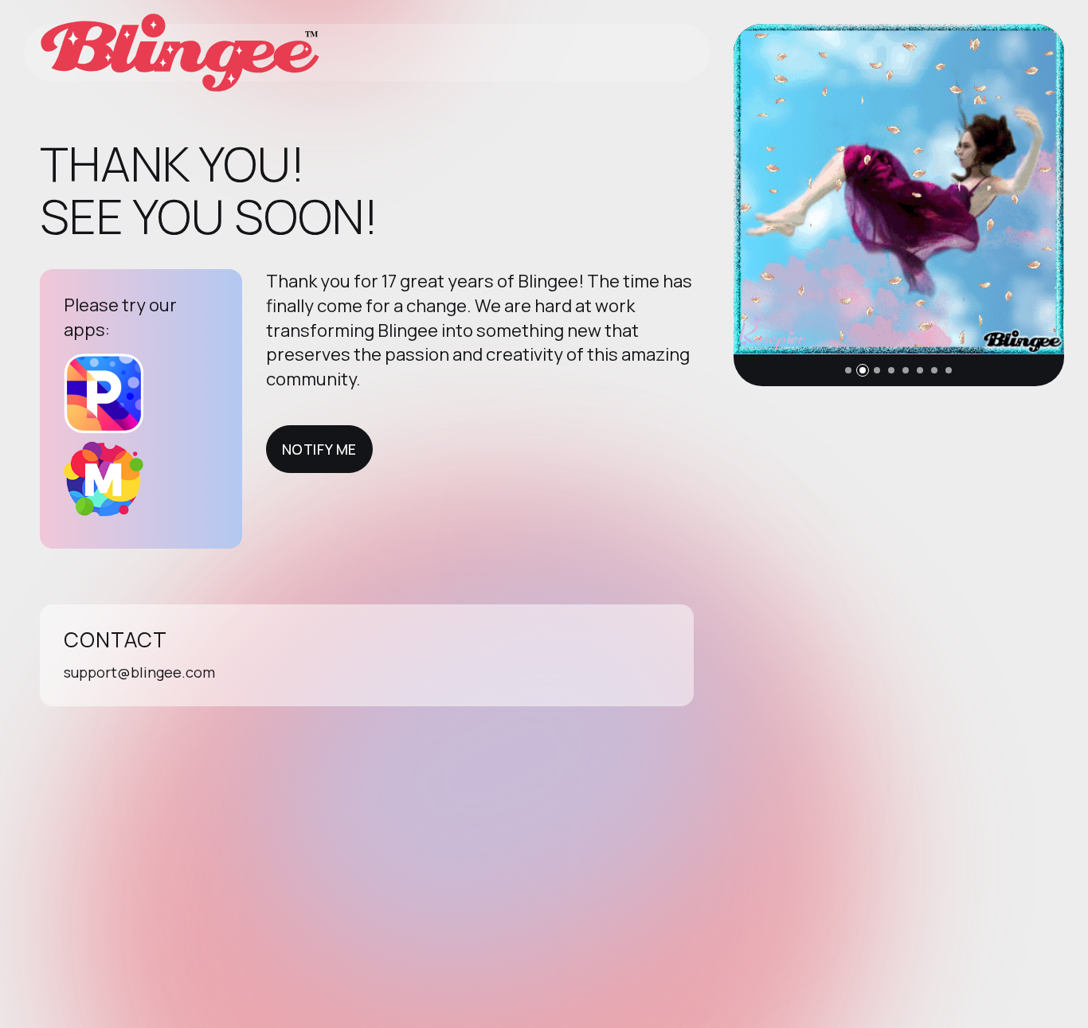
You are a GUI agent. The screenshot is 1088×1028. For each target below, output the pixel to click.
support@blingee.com (139, 672)
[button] (848, 370)
